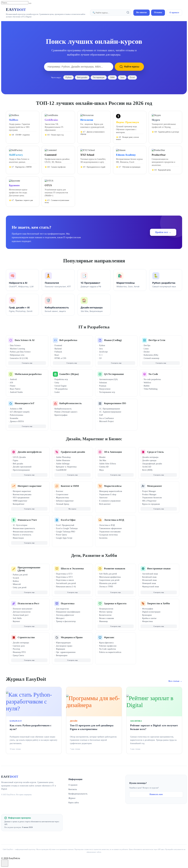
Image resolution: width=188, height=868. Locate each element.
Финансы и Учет (27, 520)
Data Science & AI (25, 340)
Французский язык (150, 586)
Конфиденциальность (77, 794)
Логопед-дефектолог (65, 615)
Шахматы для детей (107, 583)
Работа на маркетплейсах (110, 652)
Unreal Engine (60, 386)
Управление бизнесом (152, 497)
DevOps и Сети (156, 340)
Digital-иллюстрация (151, 612)
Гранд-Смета (18, 655)
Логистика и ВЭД (114, 520)
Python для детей (20, 575)
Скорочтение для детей (109, 580)
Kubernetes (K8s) (151, 355)
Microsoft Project (106, 421)
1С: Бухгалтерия (20, 525)
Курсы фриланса (106, 643)
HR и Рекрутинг (149, 501)
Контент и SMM (70, 486)
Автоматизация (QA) (108, 379)
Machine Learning (17, 349)
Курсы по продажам (151, 504)
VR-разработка (61, 389)
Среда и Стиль (155, 452)
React (56, 355)
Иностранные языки (159, 568)
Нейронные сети (17, 355)
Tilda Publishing (150, 389)
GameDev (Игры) (69, 374)
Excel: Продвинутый (65, 525)
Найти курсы (131, 66)
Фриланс (109, 637)
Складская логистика (108, 535)
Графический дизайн (73, 452)
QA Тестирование (114, 374)
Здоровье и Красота (115, 603)
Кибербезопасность (70, 403)
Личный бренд (62, 504)
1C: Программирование (109, 409)
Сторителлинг (62, 494)
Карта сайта (73, 802)
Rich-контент (105, 504)
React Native (15, 389)
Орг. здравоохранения (65, 652)
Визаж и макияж (106, 618)
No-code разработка (152, 379)
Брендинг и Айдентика (66, 467)
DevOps (147, 345)
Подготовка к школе (65, 580)
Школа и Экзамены (72, 568)
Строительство (26, 637)
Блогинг (59, 491)
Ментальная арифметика (110, 577)
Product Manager (149, 494)
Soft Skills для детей (108, 574)
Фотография (147, 609)
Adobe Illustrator (63, 460)
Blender (102, 457)
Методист (60, 618)
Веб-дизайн (82, 77)
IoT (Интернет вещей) (20, 412)
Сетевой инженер (151, 358)
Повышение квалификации (68, 612)
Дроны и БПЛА (17, 421)
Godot (57, 392)
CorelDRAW (61, 470)
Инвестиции (18, 538)
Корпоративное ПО (115, 403)
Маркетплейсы (112, 486)
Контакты (72, 789)
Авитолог (103, 497)
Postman (102, 386)
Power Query (61, 535)
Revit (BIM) (147, 470)
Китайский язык (149, 577)
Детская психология (21, 612)
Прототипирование (21, 470)
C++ (101, 355)
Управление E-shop (107, 494)
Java (122, 77)
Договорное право (64, 646)
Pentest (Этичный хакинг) (65, 412)
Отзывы (158, 12)
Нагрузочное (104, 389)
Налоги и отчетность (22, 535)
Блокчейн (14, 418)
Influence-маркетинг (65, 501)
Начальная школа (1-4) (66, 586)
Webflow (147, 383)
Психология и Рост (28, 603)
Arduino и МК (16, 409)
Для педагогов (62, 609)
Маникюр (103, 621)
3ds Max (102, 460)
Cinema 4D (104, 467)
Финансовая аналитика (23, 532)
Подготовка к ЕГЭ (64, 574)
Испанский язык (149, 580)
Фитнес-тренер (105, 612)
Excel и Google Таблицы (67, 528)
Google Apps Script (64, 538)
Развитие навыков (114, 568)
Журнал (71, 798)
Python (69, 77)
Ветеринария (61, 655)
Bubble (147, 386)
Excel (132, 77)
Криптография (60, 415)
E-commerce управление (110, 501)
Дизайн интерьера (150, 457)
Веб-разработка (68, 340)
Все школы (141, 12)
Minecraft (17, 584)
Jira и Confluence (106, 418)
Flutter (12, 386)
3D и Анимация (113, 452)
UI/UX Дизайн (19, 457)
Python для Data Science (20, 352)
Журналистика (62, 497)
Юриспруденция (63, 643)
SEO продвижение (21, 497)
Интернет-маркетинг (30, 486)
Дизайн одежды (149, 460)
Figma (15, 460)
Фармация (60, 649)
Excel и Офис (68, 520)
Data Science (15, 345)
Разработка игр (61, 379)
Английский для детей (66, 583)
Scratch (16, 578)
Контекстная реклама (22, 494)
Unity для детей (19, 587)
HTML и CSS (60, 358)
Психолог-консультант (22, 609)
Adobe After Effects (107, 464)
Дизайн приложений (22, 467)
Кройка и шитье (149, 618)
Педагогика (67, 603)
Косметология (105, 615)
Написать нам (156, 794)
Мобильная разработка (28, 374)
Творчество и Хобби (158, 603)
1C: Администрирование (110, 412)
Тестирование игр (107, 392)
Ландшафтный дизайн (152, 464)
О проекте (174, 12)
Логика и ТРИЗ (106, 586)
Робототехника (16, 415)
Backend (58, 349)
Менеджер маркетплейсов (110, 491)
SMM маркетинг (20, 501)
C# (100, 358)
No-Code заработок (107, 649)
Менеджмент (154, 486)
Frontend (58, 345)
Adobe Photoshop (63, 457)
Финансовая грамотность (24, 528)
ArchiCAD (146, 467)
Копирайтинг (19, 504)
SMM (112, 77)
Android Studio (16, 392)
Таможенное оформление (110, 528)
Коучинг (16, 621)
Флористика (147, 621)
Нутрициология (106, 609)
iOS (11, 383)
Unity (56, 383)
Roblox (16, 581)
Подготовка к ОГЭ (64, 577)
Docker (147, 352)
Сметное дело (19, 646)
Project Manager (149, 491)
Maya (101, 470)
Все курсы (72, 509)
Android (13, 379)
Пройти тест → (163, 232)
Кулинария (147, 615)
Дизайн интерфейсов (30, 452)
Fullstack (58, 352)
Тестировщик (98, 77)
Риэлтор (16, 649)
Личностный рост (20, 615)
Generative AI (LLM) (19, 358)
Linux (146, 349)
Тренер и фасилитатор (66, 621)
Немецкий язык (149, 583)
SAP (101, 415)
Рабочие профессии (107, 646)
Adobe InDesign (62, 464)
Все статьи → (175, 681)
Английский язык (150, 574)
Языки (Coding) (113, 340)
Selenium (103, 383)
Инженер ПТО (19, 652)
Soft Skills (17, 618)
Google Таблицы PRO (65, 532)
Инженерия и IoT (24, 403)
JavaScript (103, 352)
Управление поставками (110, 532)
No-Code (153, 374)
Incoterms (103, 538)
